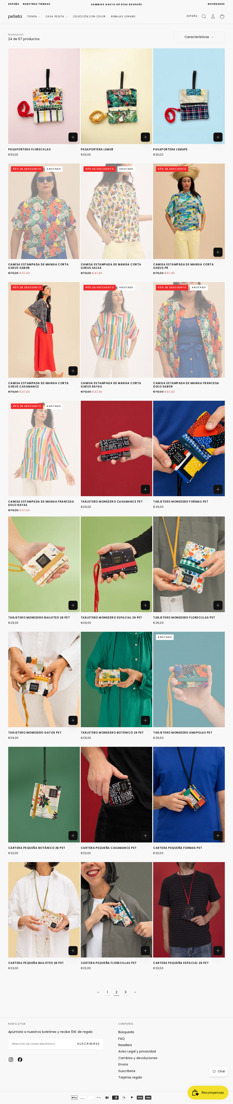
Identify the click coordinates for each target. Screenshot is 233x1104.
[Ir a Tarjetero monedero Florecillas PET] (189, 564)
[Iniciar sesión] (213, 16)
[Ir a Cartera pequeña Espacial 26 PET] (189, 910)
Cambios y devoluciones (137, 1058)
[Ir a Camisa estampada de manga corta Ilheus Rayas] (116, 330)
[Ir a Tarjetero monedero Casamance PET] (116, 448)
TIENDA (32, 16)
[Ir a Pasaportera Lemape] (189, 96)
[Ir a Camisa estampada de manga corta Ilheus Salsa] (116, 211)
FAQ (121, 1038)
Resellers (125, 1045)
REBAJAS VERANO (123, 16)
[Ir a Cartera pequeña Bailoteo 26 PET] (44, 910)
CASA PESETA (55, 16)
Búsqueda (126, 1032)
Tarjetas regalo (130, 1077)
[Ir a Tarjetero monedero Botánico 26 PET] (116, 679)
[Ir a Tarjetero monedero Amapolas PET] (189, 679)
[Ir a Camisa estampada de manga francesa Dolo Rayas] (44, 448)
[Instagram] (11, 1059)
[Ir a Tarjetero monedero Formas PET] (189, 448)
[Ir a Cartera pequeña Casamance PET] (116, 794)
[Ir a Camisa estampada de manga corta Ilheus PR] (189, 211)
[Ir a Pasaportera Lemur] (116, 96)
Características (197, 37)
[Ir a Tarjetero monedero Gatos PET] (44, 679)
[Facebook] (20, 1059)
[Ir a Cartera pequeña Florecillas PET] (116, 910)
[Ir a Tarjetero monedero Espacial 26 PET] (116, 564)
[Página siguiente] (134, 992)
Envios (123, 1064)
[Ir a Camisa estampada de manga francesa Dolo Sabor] (189, 330)
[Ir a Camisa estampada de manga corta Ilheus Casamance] (44, 330)
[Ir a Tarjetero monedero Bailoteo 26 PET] (44, 564)
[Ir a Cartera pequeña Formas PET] (189, 794)
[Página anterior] (98, 992)
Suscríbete (126, 1071)
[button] (13, 4)
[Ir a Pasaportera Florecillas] (44, 96)
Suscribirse (88, 1044)
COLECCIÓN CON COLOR (89, 16)
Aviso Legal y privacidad (137, 1051)
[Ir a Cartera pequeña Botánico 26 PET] (44, 794)
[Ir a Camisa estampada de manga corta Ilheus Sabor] (44, 211)
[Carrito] (222, 16)
